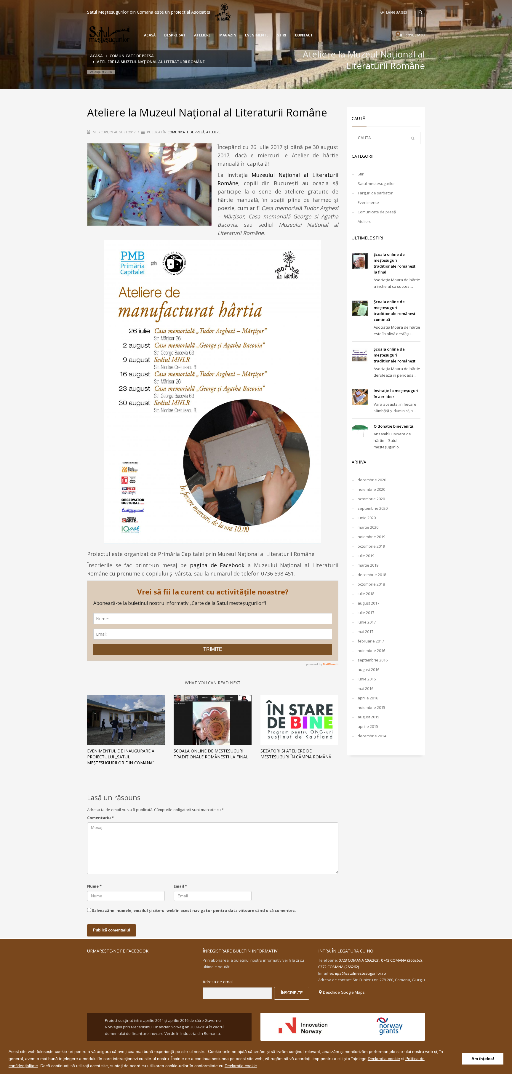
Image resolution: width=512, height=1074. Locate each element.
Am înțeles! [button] (482, 1058)
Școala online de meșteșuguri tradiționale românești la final (211, 754)
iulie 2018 (366, 593)
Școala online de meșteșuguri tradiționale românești (395, 355)
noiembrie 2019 (371, 536)
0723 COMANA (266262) (359, 960)
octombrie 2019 (371, 546)
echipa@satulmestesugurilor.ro (357, 973)
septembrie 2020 (373, 508)
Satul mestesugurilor (376, 183)
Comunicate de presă (185, 132)
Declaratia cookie (384, 1058)
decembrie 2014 (372, 736)
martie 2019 (368, 565)
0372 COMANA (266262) (338, 966)
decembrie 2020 (372, 479)
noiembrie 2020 (371, 489)
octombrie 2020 (371, 498)
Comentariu (100, 817)
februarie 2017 (371, 641)
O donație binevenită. (394, 426)
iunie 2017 (367, 622)
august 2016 (368, 669)
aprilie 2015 (368, 726)
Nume (94, 886)
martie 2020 (368, 527)
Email (180, 886)
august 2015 (368, 717)
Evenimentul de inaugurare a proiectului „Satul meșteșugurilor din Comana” (120, 756)
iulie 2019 (366, 555)
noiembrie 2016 (371, 650)
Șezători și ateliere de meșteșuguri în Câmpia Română (295, 754)
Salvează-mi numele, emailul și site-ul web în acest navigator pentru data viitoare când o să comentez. (194, 910)
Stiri (361, 174)
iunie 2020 (367, 517)
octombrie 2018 (371, 584)
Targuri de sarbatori (375, 193)
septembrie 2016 (373, 660)
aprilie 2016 (368, 698)
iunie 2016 (367, 679)
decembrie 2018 (372, 574)
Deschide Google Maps (343, 992)
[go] (412, 138)
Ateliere (213, 132)
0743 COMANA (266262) (401, 960)
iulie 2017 (366, 612)
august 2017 (368, 603)
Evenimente (368, 202)
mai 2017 (365, 631)
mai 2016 (365, 688)
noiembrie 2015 (371, 707)
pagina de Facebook (217, 565)
